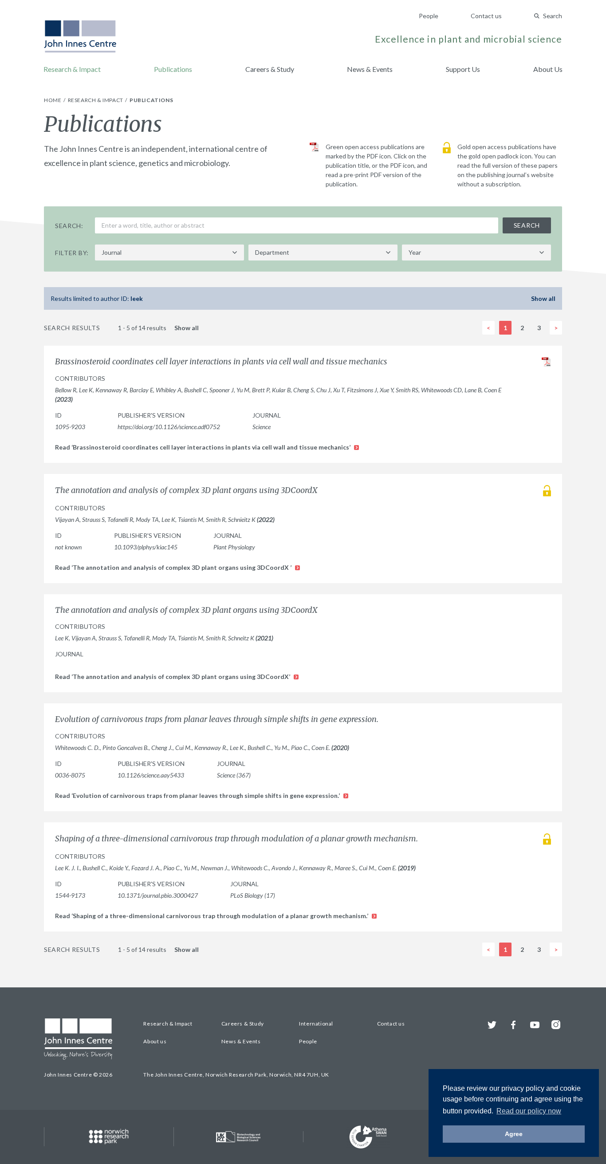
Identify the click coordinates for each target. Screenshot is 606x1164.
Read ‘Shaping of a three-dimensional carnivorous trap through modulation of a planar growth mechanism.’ (212, 915)
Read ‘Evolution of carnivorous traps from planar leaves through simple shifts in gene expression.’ (198, 795)
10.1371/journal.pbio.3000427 (158, 895)
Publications (173, 69)
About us (154, 1041)
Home (53, 100)
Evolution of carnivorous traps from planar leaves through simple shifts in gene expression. (216, 719)
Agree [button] (514, 1133)
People (428, 16)
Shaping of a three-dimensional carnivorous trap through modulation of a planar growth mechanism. (236, 839)
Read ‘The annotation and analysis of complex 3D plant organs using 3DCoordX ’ (174, 567)
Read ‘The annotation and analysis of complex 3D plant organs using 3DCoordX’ (173, 676)
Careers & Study (269, 69)
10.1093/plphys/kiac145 (145, 547)
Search (552, 16)
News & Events (370, 69)
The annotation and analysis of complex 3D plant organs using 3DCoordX (187, 490)
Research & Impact (72, 69)
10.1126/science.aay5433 (151, 775)
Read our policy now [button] (528, 1111)
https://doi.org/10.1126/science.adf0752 (169, 426)
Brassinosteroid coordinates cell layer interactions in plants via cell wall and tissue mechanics (221, 362)
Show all (543, 298)
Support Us (463, 69)
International (316, 1023)
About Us (548, 69)
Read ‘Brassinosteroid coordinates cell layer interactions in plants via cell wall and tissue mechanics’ (203, 447)
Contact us (486, 16)
